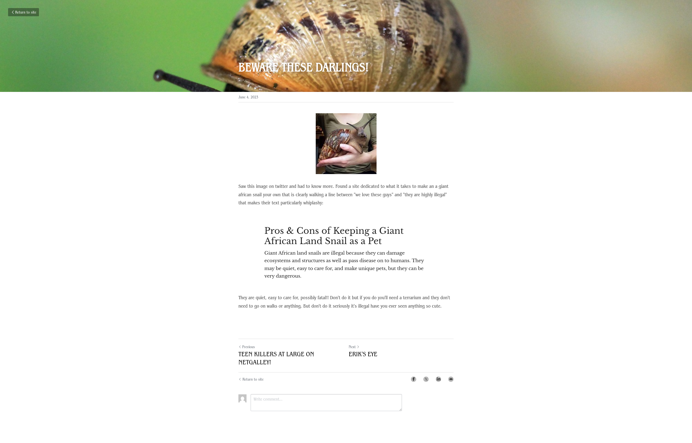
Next (352, 347)
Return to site (25, 12)
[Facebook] (413, 379)
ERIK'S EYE (363, 354)
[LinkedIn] (438, 379)
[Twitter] (426, 379)
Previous (248, 347)
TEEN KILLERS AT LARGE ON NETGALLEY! (276, 358)
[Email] (451, 379)
